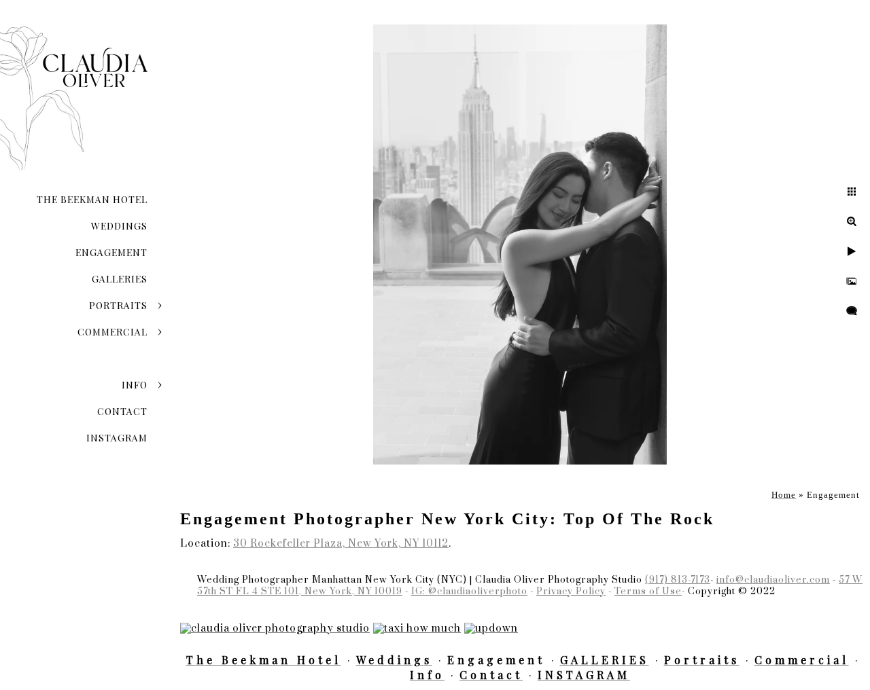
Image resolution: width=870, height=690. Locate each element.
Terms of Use (648, 591)
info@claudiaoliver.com (773, 580)
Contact (122, 411)
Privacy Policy (571, 591)
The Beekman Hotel (92, 199)
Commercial (112, 331)
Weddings (119, 225)
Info (134, 384)
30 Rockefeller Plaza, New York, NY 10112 (341, 543)
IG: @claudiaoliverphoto (469, 591)
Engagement (111, 252)
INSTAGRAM (116, 437)
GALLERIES (119, 278)
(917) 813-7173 (677, 580)
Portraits (118, 305)
